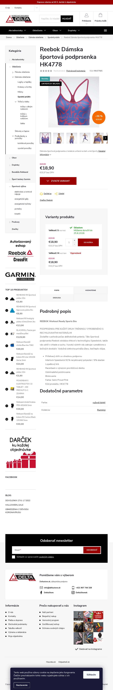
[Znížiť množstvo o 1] (74, 244)
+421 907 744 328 (84, 587)
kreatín (17, 214)
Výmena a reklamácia (17, 632)
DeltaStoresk (81, 592)
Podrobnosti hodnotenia (75, 71)
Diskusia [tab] (57, 298)
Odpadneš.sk (64, 662)
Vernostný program (50, 620)
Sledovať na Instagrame (90, 649)
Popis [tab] (56, 290)
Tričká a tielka (23, 101)
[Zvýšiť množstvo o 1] (74, 240)
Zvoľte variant (60, 180)
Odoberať (92, 550)
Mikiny (20, 92)
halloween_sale (14, 505)
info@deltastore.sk (52, 587)
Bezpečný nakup (49, 616)
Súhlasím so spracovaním (35, 557)
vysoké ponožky (24, 148)
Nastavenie (22, 685)
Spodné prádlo (24, 96)
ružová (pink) (99, 402)
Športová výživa (19, 186)
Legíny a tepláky (24, 82)
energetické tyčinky (23, 204)
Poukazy (15, 222)
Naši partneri (47, 612)
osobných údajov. (46, 557)
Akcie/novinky (18, 59)
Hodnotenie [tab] (90, 290)
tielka (22, 123)
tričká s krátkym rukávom (24, 116)
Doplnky (15, 165)
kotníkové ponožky (26, 143)
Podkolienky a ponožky (21, 137)
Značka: (46, 200)
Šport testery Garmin (21, 179)
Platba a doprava (15, 620)
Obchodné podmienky (17, 624)
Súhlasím (91, 674)
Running (101, 410)
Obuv (14, 157)
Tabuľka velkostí (15, 628)
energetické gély (21, 199)
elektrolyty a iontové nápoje (23, 192)
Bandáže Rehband (20, 172)
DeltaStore (48, 592)
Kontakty (18, 8)
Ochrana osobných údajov (53, 628)
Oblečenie (16, 66)
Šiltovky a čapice (22, 131)
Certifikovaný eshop (50, 624)
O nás (7, 8)
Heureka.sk (51, 662)
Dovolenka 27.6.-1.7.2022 (17, 500)
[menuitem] (17, 30)
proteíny (18, 209)
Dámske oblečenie (22, 77)
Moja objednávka (15, 636)
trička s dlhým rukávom (26, 107)
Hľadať (66, 18)
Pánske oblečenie (22, 72)
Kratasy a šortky (25, 87)
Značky (15, 229)
